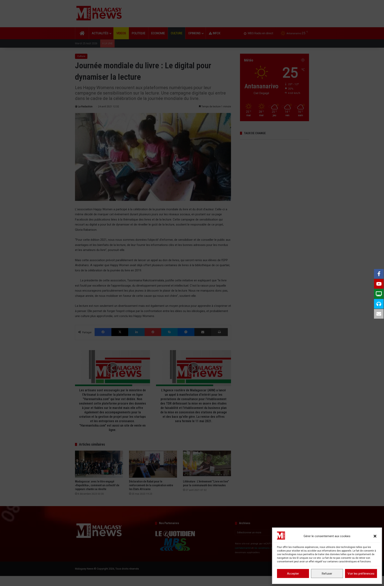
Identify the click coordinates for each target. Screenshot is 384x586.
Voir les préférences (361, 573)
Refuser (327, 573)
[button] (375, 536)
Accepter (293, 573)
